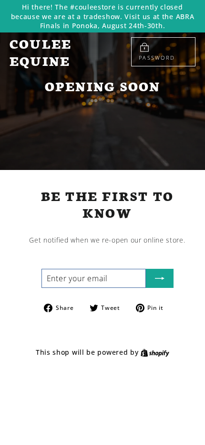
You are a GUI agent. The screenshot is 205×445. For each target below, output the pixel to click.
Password (157, 57)
